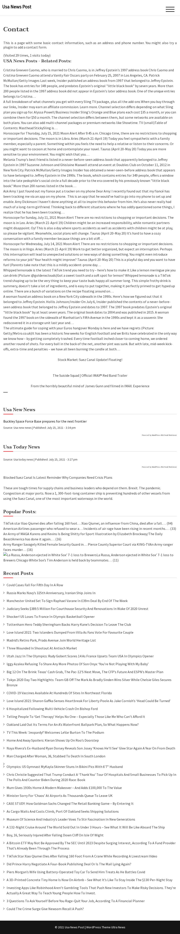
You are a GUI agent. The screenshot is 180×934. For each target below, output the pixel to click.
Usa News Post (16, 7)
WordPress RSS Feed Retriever (164, 435)
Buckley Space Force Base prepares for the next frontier (45, 421)
